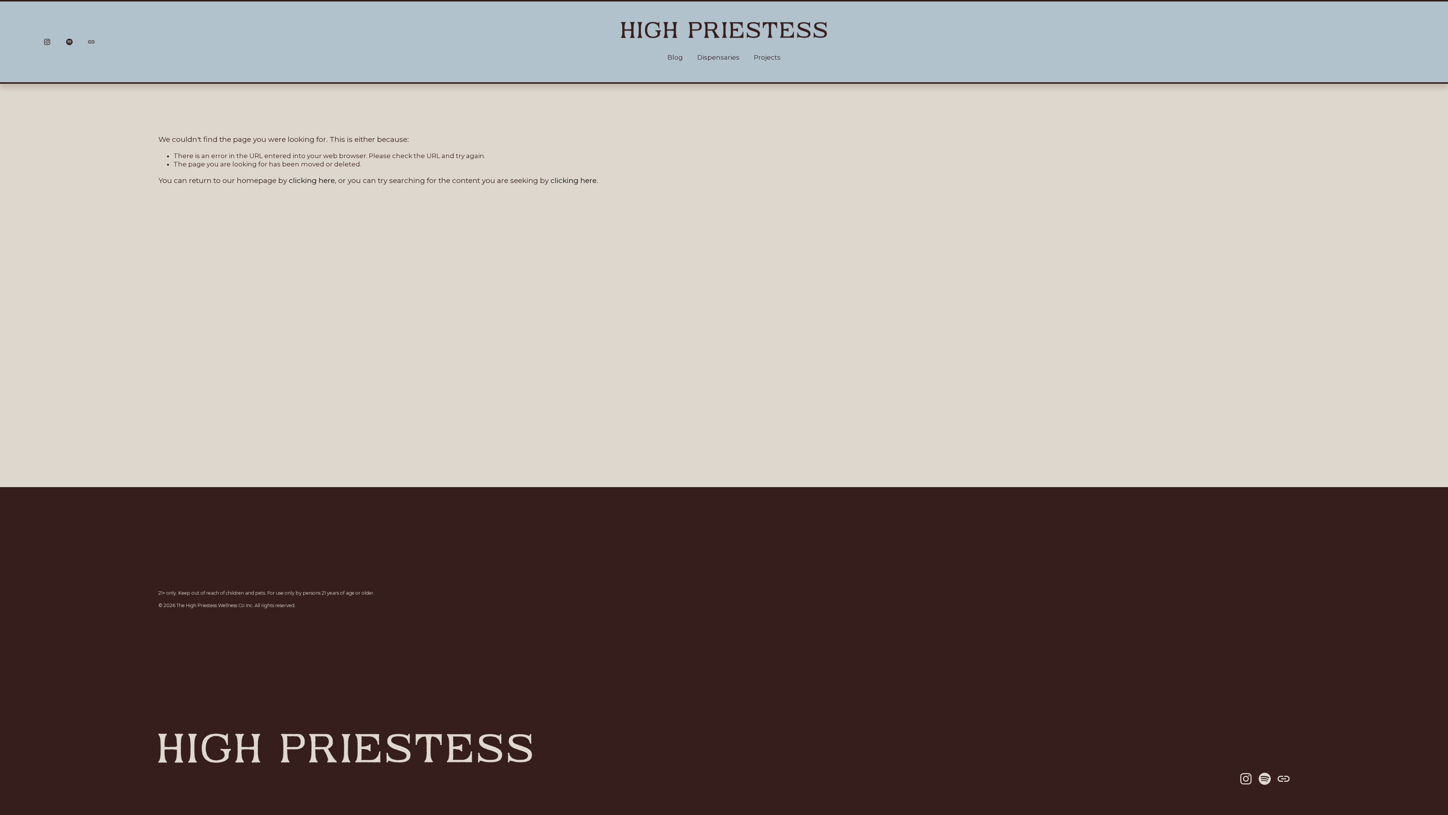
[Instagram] (47, 42)
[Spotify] (69, 42)
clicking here (312, 180)
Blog (675, 57)
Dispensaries (718, 57)
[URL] (91, 42)
